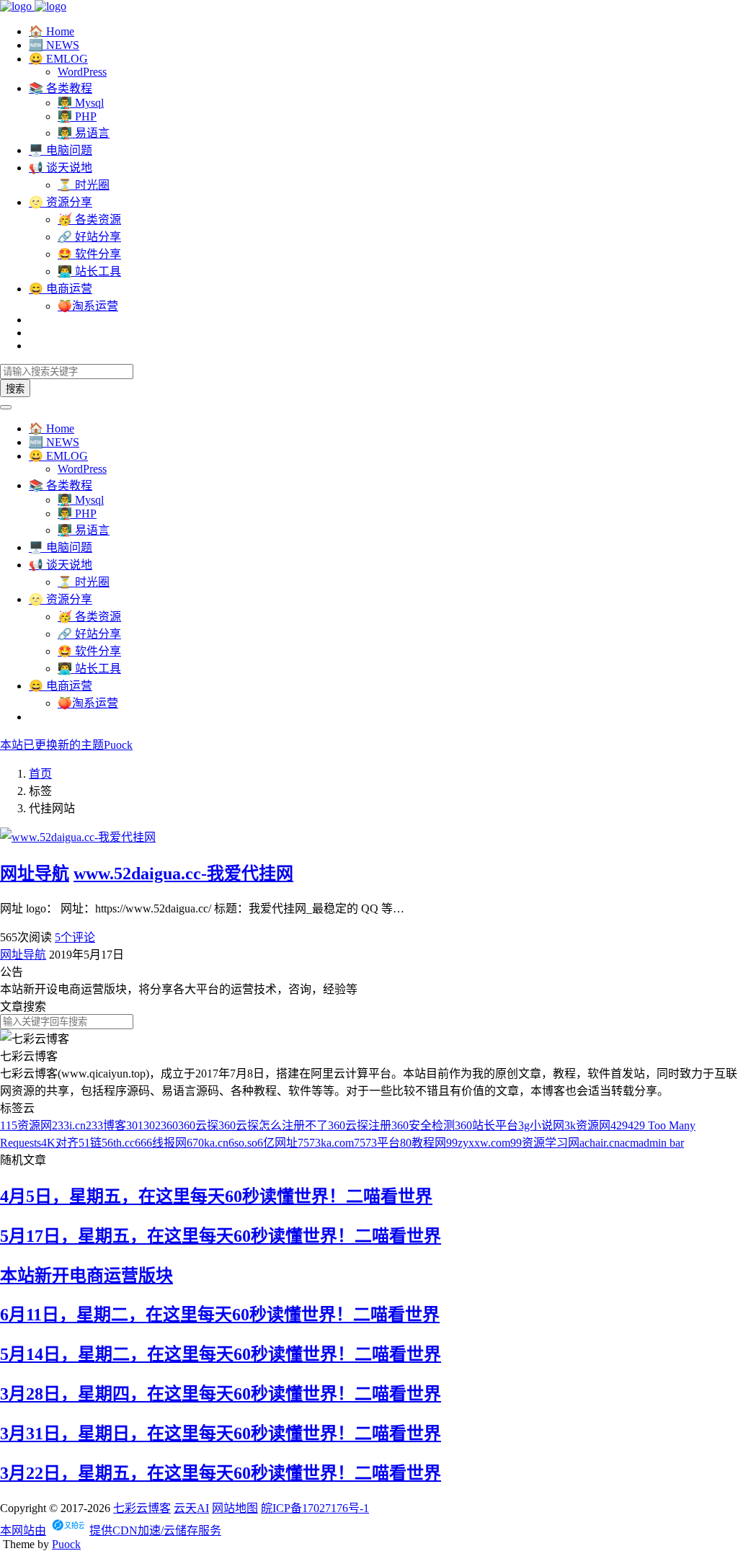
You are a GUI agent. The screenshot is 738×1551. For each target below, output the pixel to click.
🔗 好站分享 (89, 237)
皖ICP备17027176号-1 (315, 1508)
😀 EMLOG (58, 59)
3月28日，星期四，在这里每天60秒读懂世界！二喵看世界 (220, 1394)
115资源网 (26, 1125)
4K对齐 (60, 1143)
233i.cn (69, 1125)
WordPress (82, 72)
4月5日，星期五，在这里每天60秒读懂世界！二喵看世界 (216, 1196)
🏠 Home (51, 31)
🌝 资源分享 (60, 202)
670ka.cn (207, 1143)
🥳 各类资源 (89, 219)
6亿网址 (277, 1143)
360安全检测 (423, 1125)
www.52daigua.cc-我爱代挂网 (183, 873)
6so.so (242, 1143)
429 (619, 1125)
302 (152, 1125)
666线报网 (161, 1143)
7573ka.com (326, 1143)
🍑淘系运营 (88, 306)
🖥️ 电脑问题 (60, 150)
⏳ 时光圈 (84, 185)
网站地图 (235, 1508)
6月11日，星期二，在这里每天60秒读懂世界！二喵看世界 (220, 1314)
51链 (90, 1143)
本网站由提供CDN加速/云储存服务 (110, 1530)
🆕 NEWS (54, 45)
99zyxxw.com (478, 1143)
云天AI (191, 1508)
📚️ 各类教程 (60, 88)
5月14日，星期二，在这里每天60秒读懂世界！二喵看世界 (220, 1354)
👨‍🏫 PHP (77, 116)
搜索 (15, 388)
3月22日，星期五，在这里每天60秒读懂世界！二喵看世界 (220, 1473)
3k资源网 (587, 1125)
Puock (66, 1544)
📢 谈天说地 (60, 167)
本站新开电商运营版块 (86, 1275)
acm (629, 1143)
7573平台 (377, 1143)
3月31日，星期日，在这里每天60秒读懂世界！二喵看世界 (220, 1433)
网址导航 (34, 873)
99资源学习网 (544, 1143)
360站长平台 (486, 1125)
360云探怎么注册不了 (273, 1125)
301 (134, 1125)
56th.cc (118, 1143)
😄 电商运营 (60, 289)
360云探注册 (359, 1125)
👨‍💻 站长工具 (89, 271)
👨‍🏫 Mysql (81, 103)
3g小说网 (541, 1125)
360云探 (198, 1125)
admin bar (661, 1143)
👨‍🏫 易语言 (84, 133)
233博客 (106, 1125)
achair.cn (599, 1143)
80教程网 (423, 1143)
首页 (40, 774)
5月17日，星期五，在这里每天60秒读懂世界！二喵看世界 (220, 1236)
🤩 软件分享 (89, 254)
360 (169, 1125)
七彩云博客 (142, 1508)
